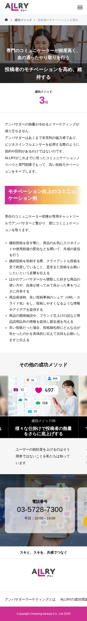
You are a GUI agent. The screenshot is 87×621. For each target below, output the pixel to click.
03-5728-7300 (40, 509)
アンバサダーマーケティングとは (30, 599)
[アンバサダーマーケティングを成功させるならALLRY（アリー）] (17, 7)
